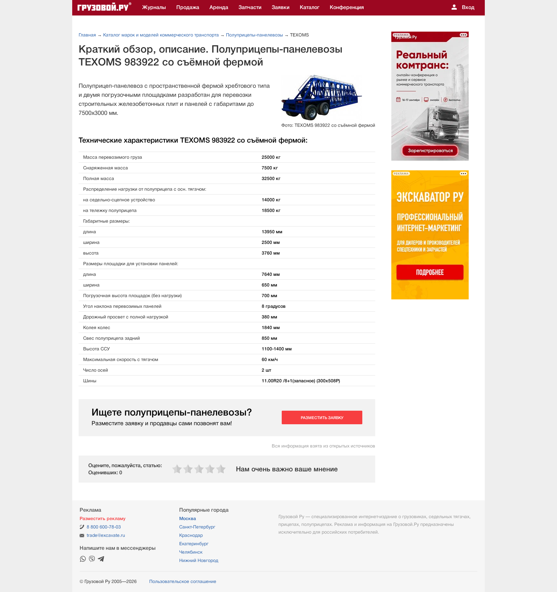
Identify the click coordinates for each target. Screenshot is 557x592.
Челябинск (190, 552)
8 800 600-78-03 (104, 526)
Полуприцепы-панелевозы (254, 34)
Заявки (280, 7)
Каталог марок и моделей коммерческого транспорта (161, 34)
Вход (468, 7)
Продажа (187, 7)
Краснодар (191, 535)
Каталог (309, 7)
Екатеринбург (194, 543)
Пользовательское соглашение (182, 581)
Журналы (154, 7)
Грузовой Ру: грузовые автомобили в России (104, 7)
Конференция (347, 7)
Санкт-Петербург (197, 526)
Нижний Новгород (198, 560)
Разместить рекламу (102, 518)
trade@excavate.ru (106, 535)
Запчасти (250, 7)
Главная (87, 34)
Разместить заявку (322, 418)
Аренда (219, 7)
